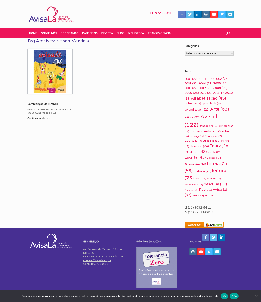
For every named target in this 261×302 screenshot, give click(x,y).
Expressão (214, 158)
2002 (221, 79)
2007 (205, 88)
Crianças (213, 136)
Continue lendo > (37, 118)
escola (214, 152)
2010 (205, 93)
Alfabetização (208, 98)
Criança (197, 136)
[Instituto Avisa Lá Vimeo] (222, 14)
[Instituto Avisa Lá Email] (230, 14)
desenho (199, 146)
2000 (191, 79)
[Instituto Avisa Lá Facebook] (182, 14)
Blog (120, 33)
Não (234, 295)
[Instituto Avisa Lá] (51, 14)
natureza (214, 178)
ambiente (193, 103)
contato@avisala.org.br (97, 260)
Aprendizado (212, 103)
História (202, 171)
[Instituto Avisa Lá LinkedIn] (198, 14)
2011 (219, 93)
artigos (192, 117)
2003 (191, 83)
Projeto (191, 190)
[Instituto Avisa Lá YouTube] (214, 14)
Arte (219, 109)
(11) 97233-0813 (161, 13)
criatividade (193, 141)
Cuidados (211, 140)
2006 (191, 88)
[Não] (256, 296)
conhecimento (203, 131)
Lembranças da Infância (42, 104)
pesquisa (215, 184)
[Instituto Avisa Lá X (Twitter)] (190, 14)
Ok (224, 295)
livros (200, 178)
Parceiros (90, 33)
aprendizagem (197, 109)
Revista (107, 33)
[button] (228, 33)
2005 (220, 83)
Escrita (195, 157)
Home (33, 33)
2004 (205, 83)
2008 (220, 88)
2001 (206, 79)
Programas (69, 33)
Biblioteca (136, 33)
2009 (192, 93)
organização (194, 184)
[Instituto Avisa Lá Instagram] (206, 14)
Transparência (159, 33)
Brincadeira (208, 126)
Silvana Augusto (202, 195)
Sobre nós (49, 33)
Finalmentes (195, 164)
